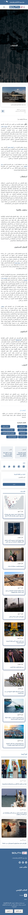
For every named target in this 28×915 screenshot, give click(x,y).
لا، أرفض (9, 911)
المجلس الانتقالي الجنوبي (8, 433)
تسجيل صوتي (4, 126)
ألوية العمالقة (18, 340)
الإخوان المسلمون (12, 437)
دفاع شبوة (23, 433)
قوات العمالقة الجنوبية (8, 430)
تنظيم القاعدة (22, 426)
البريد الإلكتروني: (21, 477)
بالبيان (22, 149)
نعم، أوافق (18, 911)
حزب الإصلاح (22, 430)
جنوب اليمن (22, 437)
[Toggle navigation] (4, 7)
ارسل (14, 484)
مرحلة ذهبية (17, 263)
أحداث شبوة (11, 147)
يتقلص (2, 306)
